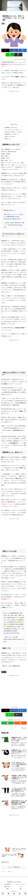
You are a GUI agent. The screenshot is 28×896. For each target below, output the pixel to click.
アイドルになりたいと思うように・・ (14, 129)
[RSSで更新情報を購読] (20, 723)
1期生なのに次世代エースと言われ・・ (14, 132)
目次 (12, 124)
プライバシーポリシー (20, 884)
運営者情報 (7, 884)
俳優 (7, 888)
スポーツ (14, 891)
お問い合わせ (7, 886)
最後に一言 (7, 138)
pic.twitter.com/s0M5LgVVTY (13, 218)
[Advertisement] (14, 106)
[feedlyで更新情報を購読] (7, 723)
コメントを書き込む (14, 867)
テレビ (4, 671)
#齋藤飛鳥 (12, 216)
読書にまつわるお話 (10, 136)
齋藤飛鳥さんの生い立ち (11, 127)
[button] (18, 54)
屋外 (21, 888)
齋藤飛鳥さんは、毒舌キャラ (12, 134)
